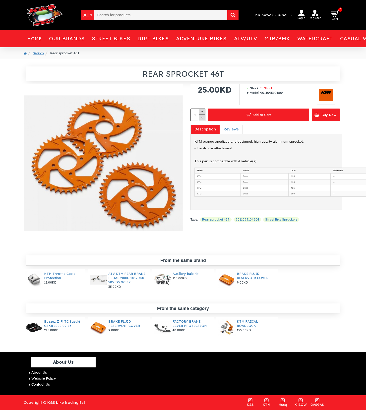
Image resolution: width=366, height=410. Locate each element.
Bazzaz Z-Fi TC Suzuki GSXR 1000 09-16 (62, 323)
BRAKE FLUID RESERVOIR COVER (252, 276)
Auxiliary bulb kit (185, 274)
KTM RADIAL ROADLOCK (247, 323)
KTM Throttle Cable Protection (59, 276)
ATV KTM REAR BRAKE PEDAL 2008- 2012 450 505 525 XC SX (126, 278)
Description (205, 129)
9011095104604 (247, 219)
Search (38, 53)
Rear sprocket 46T (216, 219)
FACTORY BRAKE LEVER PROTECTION (190, 323)
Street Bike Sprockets (281, 219)
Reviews (231, 129)
